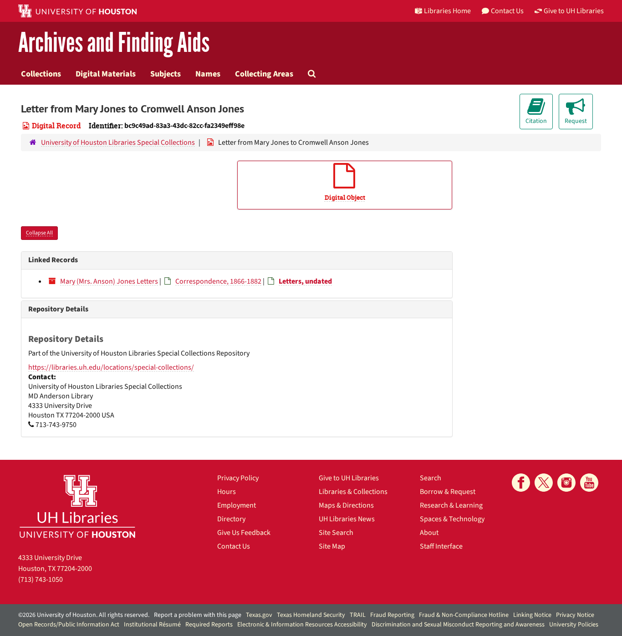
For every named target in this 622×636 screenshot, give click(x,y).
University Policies (573, 624)
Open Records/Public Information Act (68, 624)
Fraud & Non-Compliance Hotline (464, 615)
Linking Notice (532, 615)
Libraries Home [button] (447, 11)
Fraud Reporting (392, 615)
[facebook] (521, 482)
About (429, 533)
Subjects (165, 74)
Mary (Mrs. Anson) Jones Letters (109, 281)
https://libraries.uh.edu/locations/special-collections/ (111, 367)
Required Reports (209, 624)
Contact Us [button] (507, 11)
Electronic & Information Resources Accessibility (302, 624)
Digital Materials (106, 74)
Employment (236, 505)
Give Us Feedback (243, 533)
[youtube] (589, 482)
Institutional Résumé (152, 624)
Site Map (332, 546)
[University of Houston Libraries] (77, 506)
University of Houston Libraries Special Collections (118, 142)
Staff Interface (441, 546)
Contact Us (233, 546)
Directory (231, 519)
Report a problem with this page (197, 615)
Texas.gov (259, 615)
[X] (544, 482)
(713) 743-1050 (40, 580)
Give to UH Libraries (349, 478)
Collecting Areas (264, 74)
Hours (226, 492)
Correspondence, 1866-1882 (218, 281)
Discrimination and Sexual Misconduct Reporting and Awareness (458, 624)
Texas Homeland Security (311, 615)
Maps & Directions (346, 505)
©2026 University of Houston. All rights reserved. (83, 615)
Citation (536, 121)
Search (430, 478)
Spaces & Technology (452, 519)
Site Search (336, 533)
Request (576, 121)
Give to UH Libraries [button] (574, 11)
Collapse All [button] (39, 233)
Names (207, 74)
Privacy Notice (575, 615)
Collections (41, 74)
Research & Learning (451, 505)
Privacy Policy (238, 478)
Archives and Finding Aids (113, 43)
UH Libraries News (347, 519)
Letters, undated (305, 281)
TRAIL (358, 615)
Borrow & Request (447, 492)
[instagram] (566, 482)
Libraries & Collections (353, 492)
